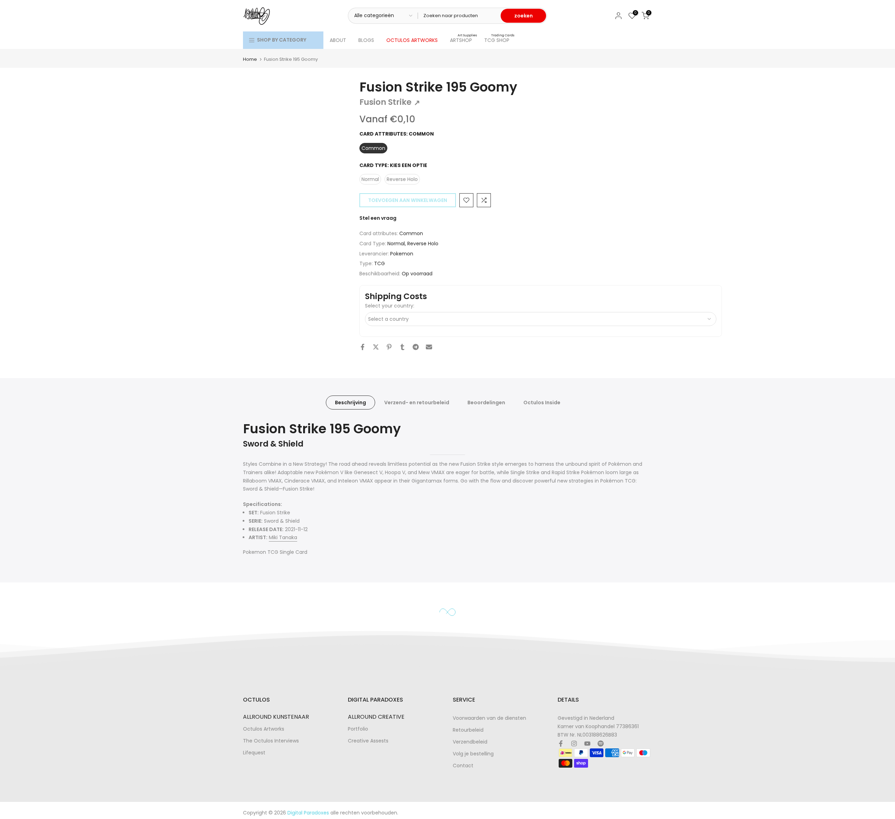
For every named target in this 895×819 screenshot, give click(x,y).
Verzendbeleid (470, 742)
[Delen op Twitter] (376, 347)
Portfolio (358, 729)
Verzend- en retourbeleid (416, 402)
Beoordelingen (486, 402)
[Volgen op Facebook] (561, 743)
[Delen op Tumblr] (402, 347)
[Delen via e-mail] (429, 347)
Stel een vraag (377, 218)
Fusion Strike (389, 102)
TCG (379, 263)
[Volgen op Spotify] (600, 743)
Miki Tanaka (283, 537)
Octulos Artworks (263, 729)
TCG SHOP (499, 40)
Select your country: (389, 305)
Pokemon (401, 253)
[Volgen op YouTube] (587, 743)
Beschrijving (350, 402)
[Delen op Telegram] (416, 347)
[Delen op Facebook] (362, 347)
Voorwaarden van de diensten (489, 718)
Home (250, 59)
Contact (463, 765)
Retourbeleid (468, 730)
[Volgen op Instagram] (574, 743)
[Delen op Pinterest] (389, 347)
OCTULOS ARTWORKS (412, 40)
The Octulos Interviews (271, 741)
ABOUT (338, 40)
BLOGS (366, 40)
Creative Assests (368, 741)
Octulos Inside (541, 402)
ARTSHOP (463, 40)
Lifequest (254, 752)
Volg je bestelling (473, 754)
